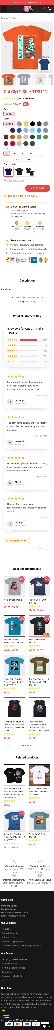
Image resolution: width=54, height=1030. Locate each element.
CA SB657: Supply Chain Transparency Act (21, 945)
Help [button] (48, 1026)
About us (6, 929)
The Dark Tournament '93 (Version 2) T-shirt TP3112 (39, 682)
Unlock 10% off (6, 1016)
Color (6, 119)
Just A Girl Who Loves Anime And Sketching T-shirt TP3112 (14, 837)
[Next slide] (48, 47)
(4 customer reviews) (26, 98)
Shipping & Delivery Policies (14, 959)
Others (14, 18)
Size (6, 148)
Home (4, 18)
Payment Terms (9, 963)
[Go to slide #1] (8, 79)
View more (27, 746)
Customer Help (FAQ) (12, 976)
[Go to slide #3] (39, 79)
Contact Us (7, 972)
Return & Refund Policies (13, 968)
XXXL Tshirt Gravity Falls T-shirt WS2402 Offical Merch (38, 791)
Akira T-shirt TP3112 (13, 600)
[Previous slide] (6, 47)
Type (6, 109)
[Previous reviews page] (33, 548)
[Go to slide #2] (24, 79)
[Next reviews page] (47, 548)
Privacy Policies (9, 937)
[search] (45, 9)
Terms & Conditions (11, 933)
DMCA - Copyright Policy (13, 941)
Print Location (10, 164)
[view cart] (50, 9)
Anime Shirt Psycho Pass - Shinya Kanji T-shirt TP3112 (13, 682)
